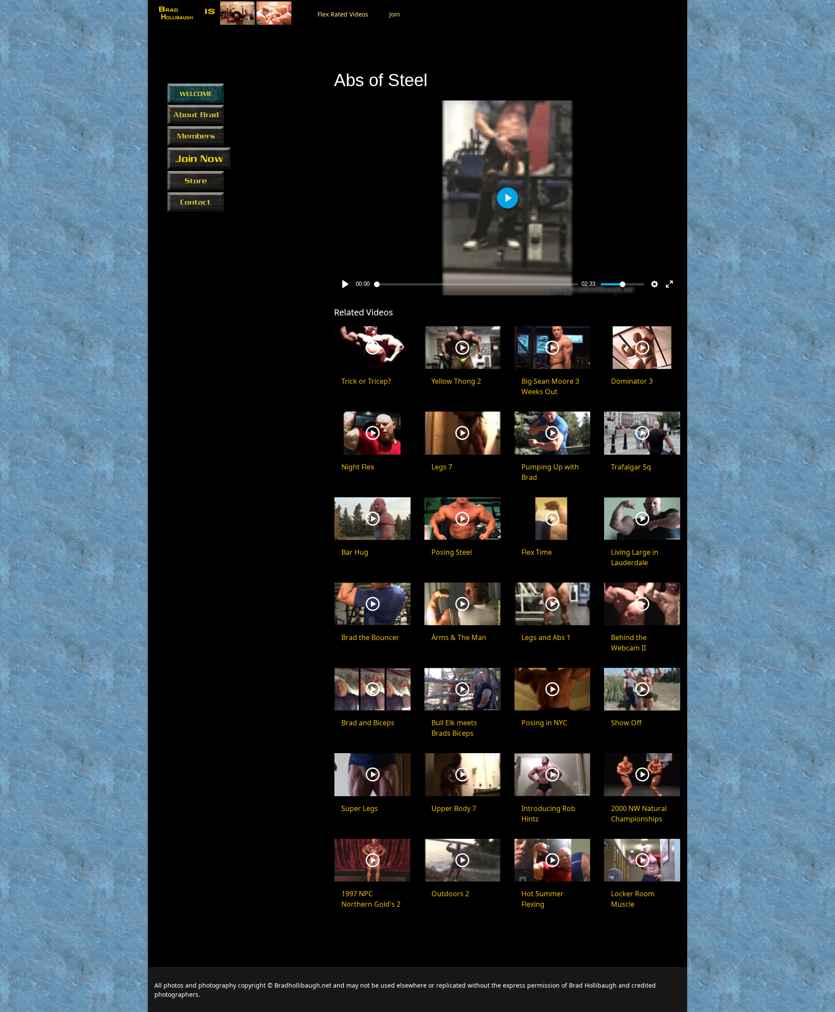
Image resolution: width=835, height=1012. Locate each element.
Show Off (626, 722)
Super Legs (359, 808)
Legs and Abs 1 (546, 637)
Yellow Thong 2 (456, 381)
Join (394, 14)
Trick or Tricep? (366, 381)
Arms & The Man (458, 637)
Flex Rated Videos (342, 14)
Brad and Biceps (367, 722)
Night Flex (357, 467)
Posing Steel (451, 552)
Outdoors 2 (450, 893)
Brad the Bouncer (370, 637)
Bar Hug (354, 552)
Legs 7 (441, 467)
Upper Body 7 (453, 808)
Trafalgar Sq (631, 467)
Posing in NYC (544, 722)
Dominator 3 (632, 381)
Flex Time (536, 552)
